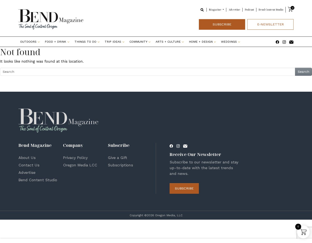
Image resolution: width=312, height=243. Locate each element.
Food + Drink (55, 41)
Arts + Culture (168, 41)
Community (138, 41)
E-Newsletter (270, 24)
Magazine (215, 9)
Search (303, 72)
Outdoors (28, 41)
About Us (27, 157)
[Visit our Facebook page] (277, 41)
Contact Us (28, 165)
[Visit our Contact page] (291, 41)
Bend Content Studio (271, 9)
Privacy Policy (75, 157)
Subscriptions (120, 165)
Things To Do (85, 41)
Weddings (229, 41)
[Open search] (202, 9)
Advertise (234, 9)
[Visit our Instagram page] (284, 41)
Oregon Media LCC (80, 165)
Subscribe (222, 24)
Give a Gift (117, 157)
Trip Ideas (113, 41)
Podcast (249, 9)
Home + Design (201, 41)
